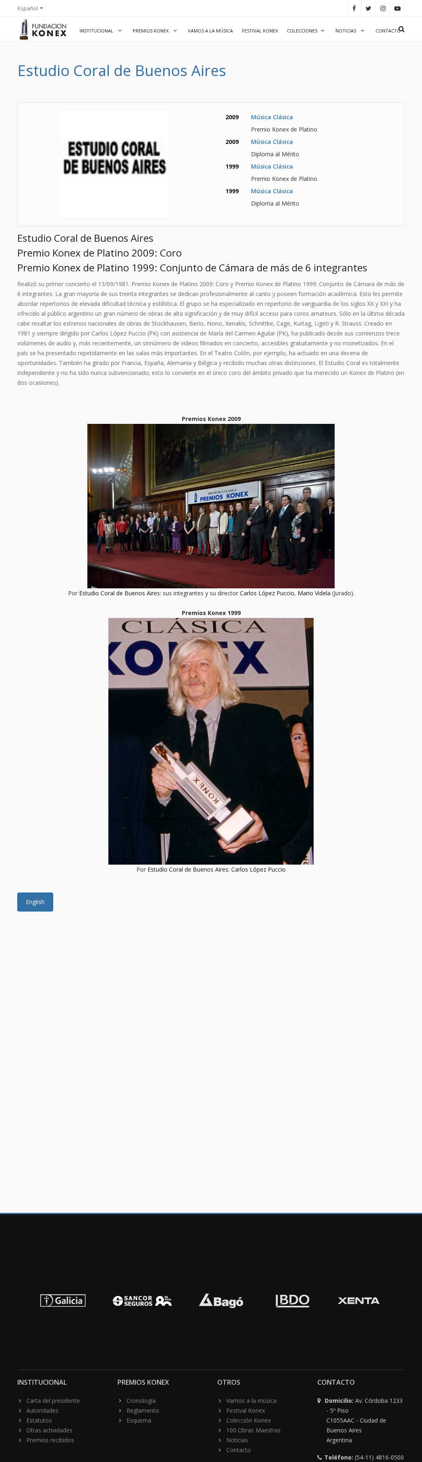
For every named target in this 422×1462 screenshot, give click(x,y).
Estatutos (39, 1420)
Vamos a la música (210, 31)
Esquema (139, 1420)
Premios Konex (151, 31)
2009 (232, 117)
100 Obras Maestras (253, 1430)
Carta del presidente (53, 1400)
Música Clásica (272, 117)
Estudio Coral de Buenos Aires (119, 593)
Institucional (97, 31)
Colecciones (302, 31)
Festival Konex (260, 31)
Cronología (141, 1400)
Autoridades (42, 1410)
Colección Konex (248, 1420)
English (35, 902)
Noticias (346, 31)
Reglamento (143, 1410)
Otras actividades (49, 1430)
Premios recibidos (50, 1440)
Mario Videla (314, 593)
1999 (232, 166)
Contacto (388, 31)
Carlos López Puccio (267, 593)
